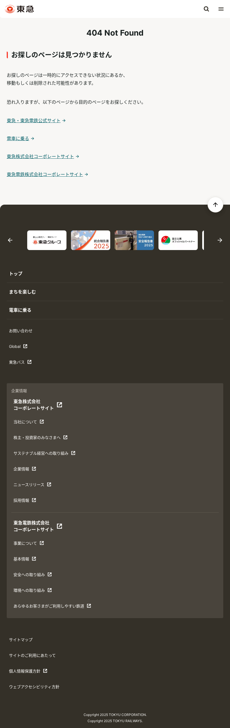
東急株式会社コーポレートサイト (40, 156)
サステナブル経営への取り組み (40, 454)
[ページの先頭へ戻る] (215, 204)
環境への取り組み (31, 591)
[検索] (206, 9)
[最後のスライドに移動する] (10, 240)
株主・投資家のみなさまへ (37, 439)
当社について (31, 423)
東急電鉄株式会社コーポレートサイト (45, 174)
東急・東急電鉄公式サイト (34, 120)
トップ (15, 273)
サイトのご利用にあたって (32, 655)
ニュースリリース (31, 486)
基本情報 (31, 560)
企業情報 (31, 470)
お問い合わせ (21, 330)
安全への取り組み (31, 576)
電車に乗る (18, 138)
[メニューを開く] (221, 9)
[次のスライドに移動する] (220, 240)
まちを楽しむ (22, 292)
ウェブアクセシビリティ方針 (34, 686)
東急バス (26, 363)
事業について (31, 544)
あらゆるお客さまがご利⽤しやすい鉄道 (48, 607)
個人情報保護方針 (26, 672)
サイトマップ (21, 639)
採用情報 (31, 501)
